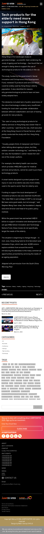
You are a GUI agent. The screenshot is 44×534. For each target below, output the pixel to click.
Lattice (22, 396)
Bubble (7, 372)
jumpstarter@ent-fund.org (11, 484)
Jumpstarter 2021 (6, 391)
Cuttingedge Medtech (7, 375)
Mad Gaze (36, 396)
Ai (20, 367)
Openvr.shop (32, 399)
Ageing (24, 286)
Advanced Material (6, 367)
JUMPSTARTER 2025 (7, 456)
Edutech (38, 375)
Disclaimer (5, 507)
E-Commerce (25, 375)
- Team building (5, 351)
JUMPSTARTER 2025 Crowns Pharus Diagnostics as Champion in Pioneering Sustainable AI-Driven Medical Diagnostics (28, 318)
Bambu (19, 369)
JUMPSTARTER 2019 (7, 464)
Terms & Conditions (8, 504)
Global (30, 380)
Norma (11, 399)
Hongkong (37, 383)
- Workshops (5, 353)
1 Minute (5, 364)
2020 (16, 364)
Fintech (13, 380)
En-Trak (8, 377)
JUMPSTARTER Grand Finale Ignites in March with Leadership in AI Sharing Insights (26, 327)
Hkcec (25, 383)
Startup (5, 448)
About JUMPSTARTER (7, 446)
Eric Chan (13, 377)
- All (3, 341)
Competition (27, 372)
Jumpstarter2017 (33, 394)
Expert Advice (20, 377)
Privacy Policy (6, 509)
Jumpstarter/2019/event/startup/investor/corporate (14, 394)
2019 (12, 364)
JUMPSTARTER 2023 (7, 457)
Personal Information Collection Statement (14, 505)
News (4, 468)
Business (8, 286)
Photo (3, 475)
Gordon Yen (37, 380)
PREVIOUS (7, 294)
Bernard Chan (32, 369)
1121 (9, 364)
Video (3, 473)
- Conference (5, 346)
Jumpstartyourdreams (7, 396)
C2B (17, 372)
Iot (8, 388)
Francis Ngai (19, 380)
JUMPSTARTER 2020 (7, 462)
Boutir (3, 372)
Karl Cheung (17, 396)
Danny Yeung (17, 375)
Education (32, 375)
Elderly (14, 286)
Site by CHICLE (28, 523)
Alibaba (24, 367)
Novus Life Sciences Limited (21, 399)
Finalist (32, 377)
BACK (6, 277)
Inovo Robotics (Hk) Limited (33, 386)
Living (27, 396)
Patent (38, 399)
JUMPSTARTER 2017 (7, 465)
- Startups (4, 348)
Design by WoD (16, 523)
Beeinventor (25, 369)
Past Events (6, 453)
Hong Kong (30, 286)
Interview (4, 388)
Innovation (22, 386)
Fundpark (25, 380)
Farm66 (27, 377)
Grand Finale (5, 383)
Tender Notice (6, 511)
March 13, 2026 (6, 314)
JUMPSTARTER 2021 (7, 460)
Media (4, 471)
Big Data (39, 369)
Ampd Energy (12, 369)
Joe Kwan (21, 388)
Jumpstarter (28, 388)
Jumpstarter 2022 (15, 391)
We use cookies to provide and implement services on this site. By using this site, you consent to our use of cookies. (22, 530)
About (4, 443)
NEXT (39, 294)
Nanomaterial (5, 399)
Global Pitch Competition (9, 451)
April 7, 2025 (17, 323)
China (21, 372)
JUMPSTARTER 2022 (7, 459)
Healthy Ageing (18, 383)
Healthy (19, 286)
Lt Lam (31, 396)
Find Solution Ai (5, 380)
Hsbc (3, 386)
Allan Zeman (5, 369)
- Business (4, 343)
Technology (37, 286)
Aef (13, 367)
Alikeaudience (31, 367)
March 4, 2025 (18, 332)
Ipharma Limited (14, 388)
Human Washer (9, 386)
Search (38, 407)
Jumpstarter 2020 (36, 388)
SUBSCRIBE (22, 428)
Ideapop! (16, 386)
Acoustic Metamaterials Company (27, 364)
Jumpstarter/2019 (25, 391)
